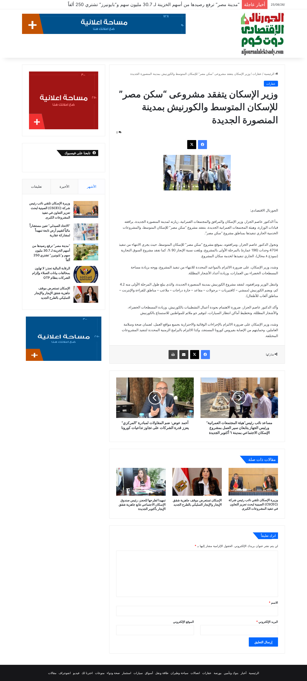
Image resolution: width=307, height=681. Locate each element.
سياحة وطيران (179, 673)
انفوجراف (65, 673)
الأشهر (91, 186)
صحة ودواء (113, 673)
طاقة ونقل (161, 673)
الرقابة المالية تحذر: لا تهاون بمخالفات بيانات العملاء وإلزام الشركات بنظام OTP (164, 4)
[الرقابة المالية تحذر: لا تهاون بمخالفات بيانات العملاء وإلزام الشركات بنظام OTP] (85, 274)
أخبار (244, 673)
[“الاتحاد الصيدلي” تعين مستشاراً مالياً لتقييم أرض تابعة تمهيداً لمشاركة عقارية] (85, 231)
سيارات (138, 673)
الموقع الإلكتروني (183, 621)
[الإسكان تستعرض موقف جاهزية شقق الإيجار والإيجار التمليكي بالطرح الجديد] (197, 482)
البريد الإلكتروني (267, 621)
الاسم (273, 602)
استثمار (126, 673)
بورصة (218, 673)
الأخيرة (64, 186)
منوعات (100, 673)
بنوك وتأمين (231, 673)
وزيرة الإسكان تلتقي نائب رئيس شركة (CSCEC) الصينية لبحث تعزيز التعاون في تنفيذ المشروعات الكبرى (253, 504)
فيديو (76, 673)
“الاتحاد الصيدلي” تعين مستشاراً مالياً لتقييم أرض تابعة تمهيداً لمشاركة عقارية (50, 230)
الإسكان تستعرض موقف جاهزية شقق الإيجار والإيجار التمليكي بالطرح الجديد (52, 292)
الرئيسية (269, 74)
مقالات (52, 673)
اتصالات (195, 673)
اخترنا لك (87, 673)
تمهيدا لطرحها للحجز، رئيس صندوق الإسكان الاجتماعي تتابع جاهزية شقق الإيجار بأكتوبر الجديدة (142, 504)
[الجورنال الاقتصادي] (262, 34)
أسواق (149, 673)
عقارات (257, 74)
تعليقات (36, 186)
